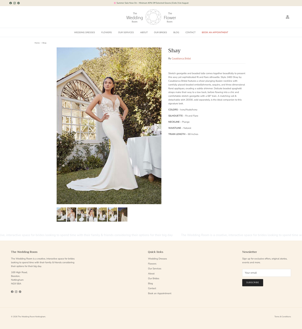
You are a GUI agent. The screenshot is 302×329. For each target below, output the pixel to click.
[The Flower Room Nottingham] (170, 17)
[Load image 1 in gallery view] (109, 125)
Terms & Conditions (282, 316)
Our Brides (160, 32)
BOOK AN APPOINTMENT (151, 3)
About (144, 32)
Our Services (126, 32)
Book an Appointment (215, 32)
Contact (190, 32)
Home (37, 43)
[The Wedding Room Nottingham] (145, 17)
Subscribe (252, 282)
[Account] (286, 17)
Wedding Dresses (84, 32)
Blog (176, 32)
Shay (44, 43)
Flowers (106, 32)
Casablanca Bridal (181, 58)
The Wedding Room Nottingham (31, 316)
